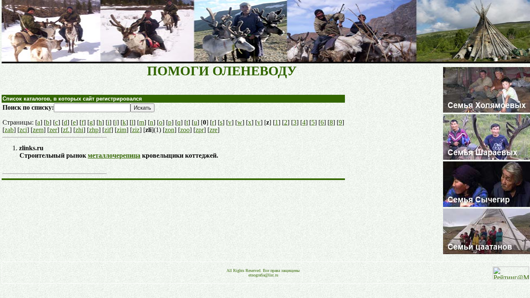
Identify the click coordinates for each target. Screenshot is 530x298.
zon (169, 129)
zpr (199, 129)
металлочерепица (114, 155)
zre (213, 129)
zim (121, 129)
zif (107, 129)
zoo (185, 129)
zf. (66, 129)
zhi (79, 129)
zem (38, 129)
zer (53, 129)
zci (23, 129)
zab (9, 129)
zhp (94, 129)
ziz (136, 129)
